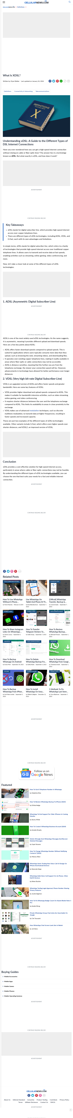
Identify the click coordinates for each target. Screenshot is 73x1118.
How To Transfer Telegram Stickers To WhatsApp (34, 632)
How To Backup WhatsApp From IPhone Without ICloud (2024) (13, 691)
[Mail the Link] (68, 81)
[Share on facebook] (50, 81)
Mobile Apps (8, 981)
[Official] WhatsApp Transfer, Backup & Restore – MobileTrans (58, 602)
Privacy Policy (64, 1100)
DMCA (52, 1102)
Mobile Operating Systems (13, 996)
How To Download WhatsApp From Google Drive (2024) (59, 662)
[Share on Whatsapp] (61, 81)
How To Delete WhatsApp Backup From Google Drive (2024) (36, 662)
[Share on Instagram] (11, 571)
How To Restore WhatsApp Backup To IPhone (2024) (48, 802)
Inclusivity (30, 1100)
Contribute (53, 1100)
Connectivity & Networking (23, 91)
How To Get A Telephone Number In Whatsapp (46, 789)
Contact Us (44, 1102)
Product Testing (42, 1100)
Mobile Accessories (10, 976)
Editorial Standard (19, 1100)
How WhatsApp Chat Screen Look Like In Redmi (46, 925)
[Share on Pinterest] (57, 81)
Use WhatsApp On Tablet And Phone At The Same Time (36, 602)
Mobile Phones (9, 991)
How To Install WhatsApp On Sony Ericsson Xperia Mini (34, 691)
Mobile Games (9, 986)
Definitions (7, 91)
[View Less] (19, 571)
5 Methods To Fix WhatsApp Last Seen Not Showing (58, 691)
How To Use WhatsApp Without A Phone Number (12, 602)
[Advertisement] (36, 1112)
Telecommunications (42, 91)
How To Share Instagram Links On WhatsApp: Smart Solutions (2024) (13, 632)
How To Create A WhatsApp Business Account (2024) (48, 826)
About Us (7, 1100)
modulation (34, 411)
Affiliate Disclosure (31, 1102)
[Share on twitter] (53, 81)
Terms (20, 1102)
